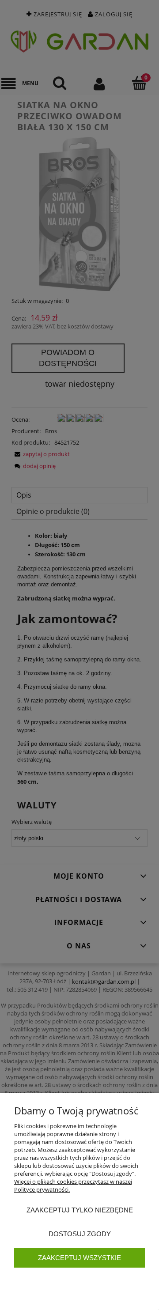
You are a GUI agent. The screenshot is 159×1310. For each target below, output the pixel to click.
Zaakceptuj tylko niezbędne (79, 1210)
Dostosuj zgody (80, 1234)
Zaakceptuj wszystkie (79, 1257)
